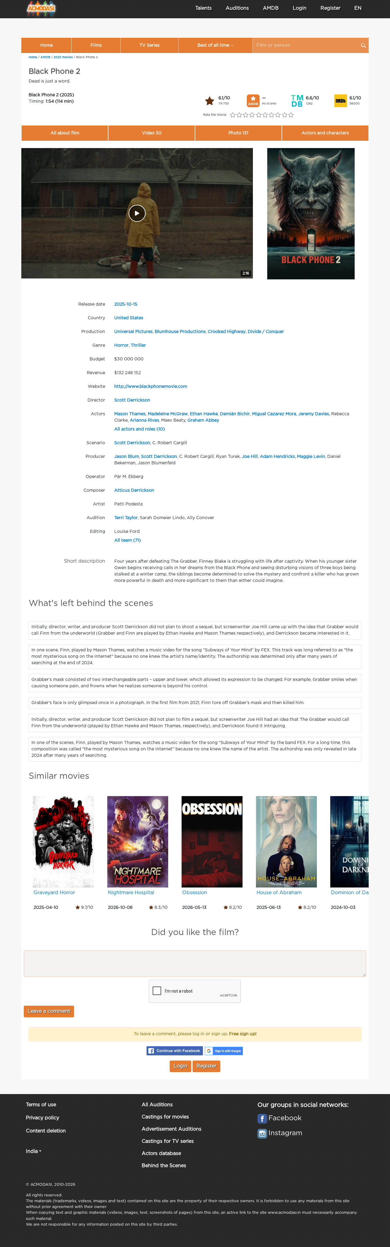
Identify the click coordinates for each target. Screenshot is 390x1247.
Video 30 (151, 133)
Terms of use (41, 1105)
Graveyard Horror (54, 893)
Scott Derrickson (132, 400)
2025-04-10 (46, 907)
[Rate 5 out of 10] (258, 115)
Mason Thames (130, 414)
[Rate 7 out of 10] (271, 115)
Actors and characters (325, 133)
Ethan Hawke (204, 414)
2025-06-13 (269, 907)
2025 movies (63, 57)
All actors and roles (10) (139, 429)
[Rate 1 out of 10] (232, 115)
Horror (121, 345)
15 (135, 304)
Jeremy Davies (313, 414)
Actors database (161, 1153)
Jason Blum (126, 457)
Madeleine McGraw (168, 414)
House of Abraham (279, 893)
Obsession (194, 893)
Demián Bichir (235, 414)
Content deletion (46, 1131)
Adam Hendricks (277, 457)
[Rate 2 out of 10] (239, 115)
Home (46, 45)
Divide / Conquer (266, 332)
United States (128, 318)
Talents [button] (203, 8)
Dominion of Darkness (357, 893)
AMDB (271, 8)
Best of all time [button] (213, 45)
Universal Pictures (133, 332)
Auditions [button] (237, 8)
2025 (119, 304)
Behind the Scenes (164, 1166)
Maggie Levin (311, 457)
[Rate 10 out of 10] (291, 115)
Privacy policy (42, 1118)
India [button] (32, 1151)
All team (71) (127, 540)
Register (330, 8)
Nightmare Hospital (131, 893)
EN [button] (358, 8)
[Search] (363, 45)
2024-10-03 (343, 907)
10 (129, 304)
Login (300, 8)
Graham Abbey (203, 420)
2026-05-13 (194, 907)
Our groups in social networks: (303, 1105)
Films (96, 45)
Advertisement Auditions (171, 1129)
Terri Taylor (126, 518)
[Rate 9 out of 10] (284, 115)
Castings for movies (165, 1117)
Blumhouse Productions (180, 332)
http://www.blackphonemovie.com (150, 386)
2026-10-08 (120, 907)
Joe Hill (250, 457)
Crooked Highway (227, 332)
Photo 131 (238, 133)
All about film (65, 133)
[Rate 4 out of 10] (252, 115)
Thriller (138, 345)
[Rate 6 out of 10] (265, 115)
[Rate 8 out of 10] (278, 115)
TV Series (150, 45)
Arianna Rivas (144, 420)
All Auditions (157, 1105)
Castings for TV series (168, 1141)
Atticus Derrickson (134, 490)
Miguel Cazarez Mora (274, 414)
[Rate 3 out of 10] (246, 115)
